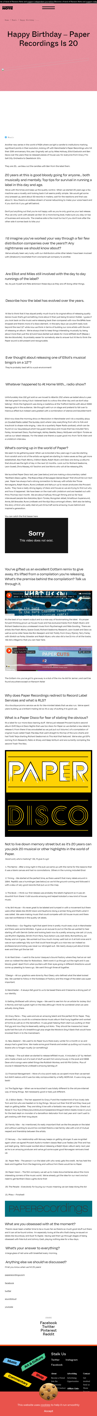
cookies (45, 1405)
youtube (9, 1306)
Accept (48, 1411)
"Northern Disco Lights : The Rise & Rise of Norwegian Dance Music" (37, 477)
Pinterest (49, 1330)
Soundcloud (24, 428)
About (54, 1373)
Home (7, 20)
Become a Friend (58, 1378)
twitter (8, 1291)
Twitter (48, 1326)
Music (14, 20)
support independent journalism (40, 1)
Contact (86, 1373)
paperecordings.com (15, 1274)
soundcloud (10, 1298)
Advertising (72, 1373)
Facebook (48, 1323)
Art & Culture (33, 1362)
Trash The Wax (32, 732)
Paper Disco (29, 717)
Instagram (72, 1360)
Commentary (18, 1379)
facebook (9, 1283)
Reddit (48, 1334)
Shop (40, 1376)
